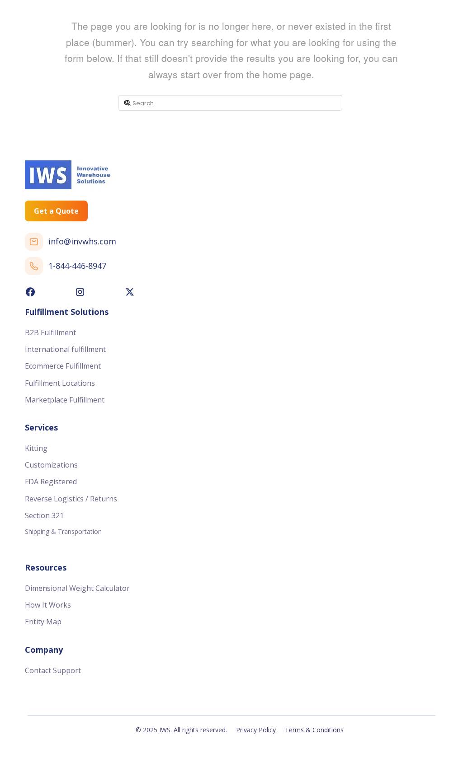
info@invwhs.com (82, 241)
